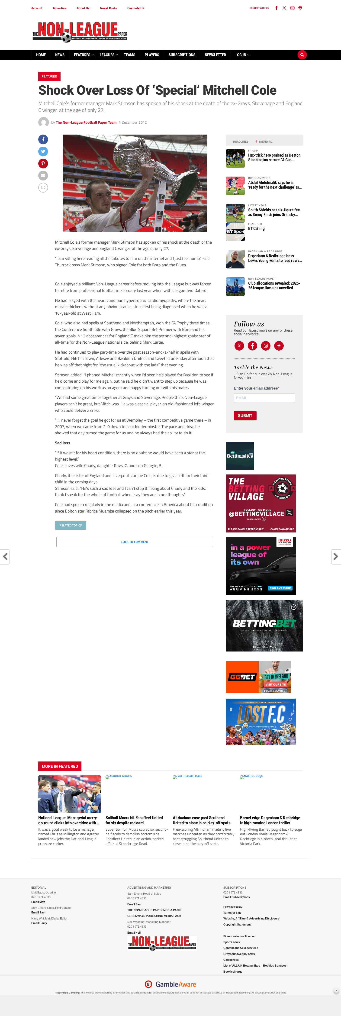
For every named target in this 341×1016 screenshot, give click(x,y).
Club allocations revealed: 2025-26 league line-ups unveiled (274, 285)
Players (152, 54)
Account (36, 8)
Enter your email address (256, 388)
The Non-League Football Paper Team (86, 122)
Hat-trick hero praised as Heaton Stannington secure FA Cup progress (274, 157)
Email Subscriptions (236, 897)
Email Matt (38, 902)
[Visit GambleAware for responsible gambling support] (176, 984)
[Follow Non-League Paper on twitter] (284, 8)
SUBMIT (245, 416)
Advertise (59, 8)
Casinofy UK (135, 8)
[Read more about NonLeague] (162, 949)
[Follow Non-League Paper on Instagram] (292, 8)
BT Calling (256, 228)
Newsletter (215, 54)
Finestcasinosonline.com (239, 936)
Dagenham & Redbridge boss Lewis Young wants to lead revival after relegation (275, 258)
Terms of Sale (232, 912)
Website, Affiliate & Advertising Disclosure (251, 918)
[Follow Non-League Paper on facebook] (276, 8)
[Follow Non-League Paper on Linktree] (300, 8)
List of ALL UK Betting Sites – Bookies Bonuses (254, 965)
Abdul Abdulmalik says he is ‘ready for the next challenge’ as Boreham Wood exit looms (273, 185)
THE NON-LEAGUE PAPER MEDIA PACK (154, 910)
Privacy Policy (232, 907)
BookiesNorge (232, 971)
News (59, 54)
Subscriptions (182, 54)
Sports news (231, 942)
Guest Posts (108, 8)
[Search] (302, 50)
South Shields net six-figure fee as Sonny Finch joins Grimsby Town (274, 212)
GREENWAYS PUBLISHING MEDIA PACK (154, 916)
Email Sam (134, 904)
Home (41, 54)
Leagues (107, 54)
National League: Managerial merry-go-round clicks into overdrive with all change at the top (68, 820)
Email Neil (134, 932)
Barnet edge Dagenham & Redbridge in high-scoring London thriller (270, 820)
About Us (83, 8)
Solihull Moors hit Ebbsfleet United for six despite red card (134, 820)
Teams (129, 54)
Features (82, 54)
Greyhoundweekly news (239, 954)
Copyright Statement (237, 924)
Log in (240, 54)
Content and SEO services (240, 948)
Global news (231, 959)
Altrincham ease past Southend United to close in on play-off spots (201, 820)
